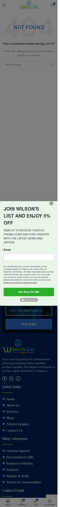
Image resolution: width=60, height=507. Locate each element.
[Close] (53, 205)
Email (7, 249)
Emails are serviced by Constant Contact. (20, 282)
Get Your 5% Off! (28, 292)
